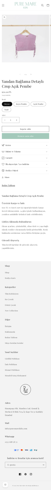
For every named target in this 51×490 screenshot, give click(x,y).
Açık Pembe (38, 104)
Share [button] (7, 177)
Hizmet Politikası (12, 370)
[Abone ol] (43, 465)
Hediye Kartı (10, 278)
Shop (7, 272)
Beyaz (7, 104)
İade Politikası (11, 364)
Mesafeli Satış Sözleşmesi (15, 375)
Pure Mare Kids (21, 485)
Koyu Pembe (21, 104)
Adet (4, 115)
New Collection (11, 310)
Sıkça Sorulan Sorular (14, 343)
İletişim (8, 326)
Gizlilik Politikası (12, 359)
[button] (3, 5)
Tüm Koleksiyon (11, 294)
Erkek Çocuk (10, 305)
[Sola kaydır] (20, 74)
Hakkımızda (10, 332)
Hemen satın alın (26, 136)
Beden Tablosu (8, 185)
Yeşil (6, 109)
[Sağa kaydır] (31, 74)
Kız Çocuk (9, 299)
